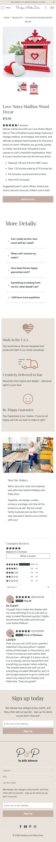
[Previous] (5, 52)
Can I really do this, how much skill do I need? (24, 240)
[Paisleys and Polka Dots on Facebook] (21, 826)
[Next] (51, 52)
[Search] (46, 7)
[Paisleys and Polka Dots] (28, 7)
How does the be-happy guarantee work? (24, 270)
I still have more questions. (25, 297)
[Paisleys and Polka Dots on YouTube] (25, 826)
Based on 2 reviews (16, 551)
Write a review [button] (28, 555)
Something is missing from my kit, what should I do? (26, 284)
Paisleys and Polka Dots (32, 835)
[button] (10, 125)
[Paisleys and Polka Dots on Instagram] (35, 826)
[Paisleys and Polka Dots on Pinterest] (30, 826)
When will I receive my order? (23, 255)
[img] (23, 597)
